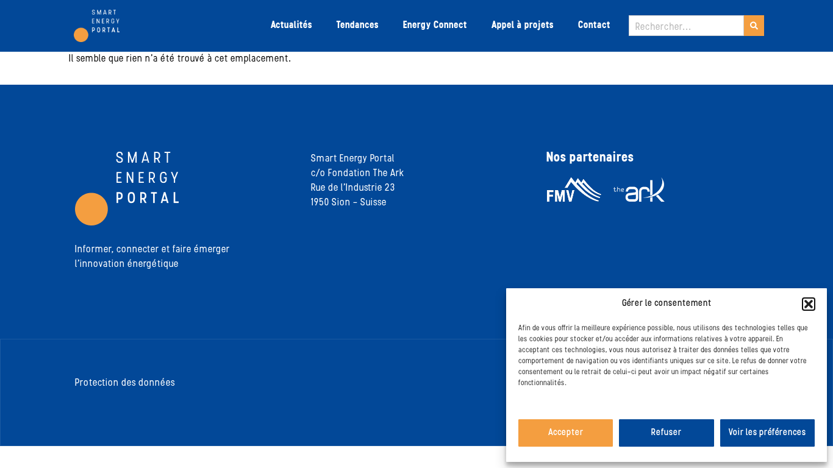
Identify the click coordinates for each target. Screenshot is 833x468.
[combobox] (686, 25)
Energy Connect (435, 25)
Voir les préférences (767, 433)
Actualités (291, 25)
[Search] (754, 25)
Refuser (666, 433)
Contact (594, 25)
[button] (809, 304)
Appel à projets (523, 25)
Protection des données (125, 383)
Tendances (358, 25)
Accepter (566, 433)
